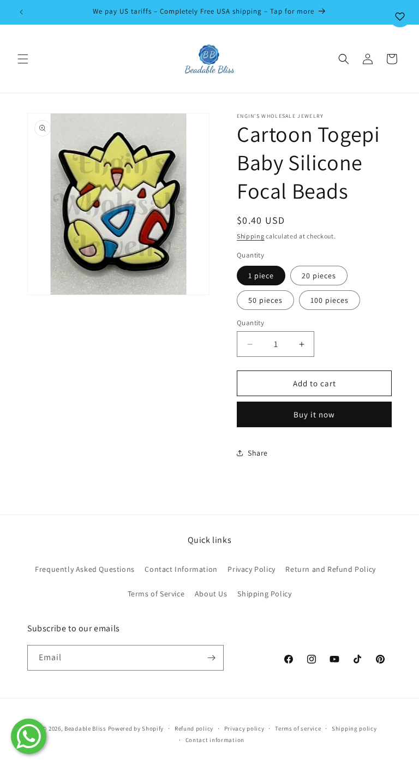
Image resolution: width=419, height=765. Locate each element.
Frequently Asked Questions (85, 569)
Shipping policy (354, 728)
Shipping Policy (264, 594)
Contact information (214, 740)
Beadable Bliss (85, 728)
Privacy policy (244, 728)
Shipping (251, 236)
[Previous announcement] (21, 12)
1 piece (261, 275)
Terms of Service (156, 594)
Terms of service (298, 728)
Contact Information (181, 569)
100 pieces (329, 300)
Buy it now (314, 414)
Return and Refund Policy (330, 569)
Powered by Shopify (136, 728)
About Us (211, 594)
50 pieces (265, 300)
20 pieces (319, 275)
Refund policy (194, 728)
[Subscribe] (211, 658)
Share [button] (258, 453)
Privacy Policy (251, 569)
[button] (23, 59)
